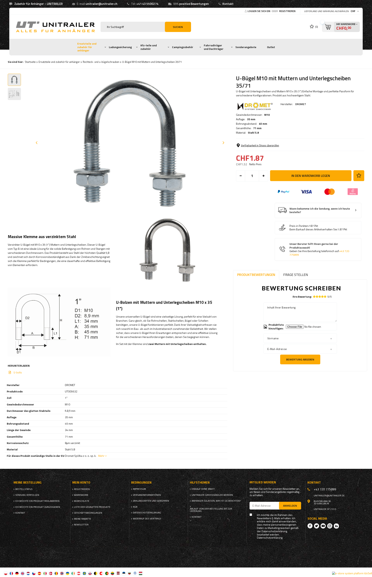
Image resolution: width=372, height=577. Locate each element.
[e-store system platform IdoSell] (352, 573)
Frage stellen (295, 274)
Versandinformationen (147, 495)
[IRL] (73, 573)
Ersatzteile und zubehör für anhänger (86, 47)
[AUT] (79, 573)
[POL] (6, 573)
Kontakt (227, 4)
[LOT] (118, 573)
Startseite (30, 62)
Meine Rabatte (82, 519)
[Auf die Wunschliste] (358, 175)
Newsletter (81, 524)
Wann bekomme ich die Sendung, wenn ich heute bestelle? (319, 210)
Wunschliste (81, 501)
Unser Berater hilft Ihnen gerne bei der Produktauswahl (319, 249)
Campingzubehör (182, 47)
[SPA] (39, 573)
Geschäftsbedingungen (88, 513)
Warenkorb (81, 495)
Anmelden (290, 506)
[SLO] (90, 573)
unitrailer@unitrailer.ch (101, 4)
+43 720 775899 (325, 489)
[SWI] (101, 573)
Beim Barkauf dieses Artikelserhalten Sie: (313, 229)
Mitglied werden (263, 482)
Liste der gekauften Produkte (92, 507)
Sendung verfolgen (27, 495)
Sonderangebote (245, 47)
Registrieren (287, 11)
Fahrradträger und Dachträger (213, 47)
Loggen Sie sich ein (259, 11)
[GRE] (135, 573)
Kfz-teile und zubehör (148, 47)
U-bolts (18, 372)
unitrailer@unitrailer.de (329, 495)
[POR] (107, 573)
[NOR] (62, 573)
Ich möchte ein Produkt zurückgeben (37, 507)
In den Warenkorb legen (310, 175)
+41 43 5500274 (147, 4)
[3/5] (319, 296)
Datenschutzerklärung (147, 512)
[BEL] (95, 573)
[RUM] (56, 573)
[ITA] (45, 573)
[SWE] (84, 573)
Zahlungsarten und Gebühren (151, 501)
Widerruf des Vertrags (147, 518)
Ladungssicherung (120, 47)
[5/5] (325, 296)
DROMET (300, 104)
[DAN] (50, 573)
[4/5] (322, 296)
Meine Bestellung (27, 482)
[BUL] (129, 573)
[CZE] (34, 573)
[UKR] (67, 573)
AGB (135, 507)
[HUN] (140, 573)
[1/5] (314, 296)
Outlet (271, 47)
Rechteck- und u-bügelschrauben (101, 62)
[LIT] (112, 573)
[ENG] (22, 573)
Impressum (139, 489)
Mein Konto (81, 482)
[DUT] (28, 573)
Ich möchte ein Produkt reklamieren (37, 501)
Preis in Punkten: (299, 226)
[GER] (17, 573)
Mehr (101, 456)
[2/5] (317, 296)
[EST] (124, 573)
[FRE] (11, 573)
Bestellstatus (24, 489)
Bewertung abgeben (300, 359)
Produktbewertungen (256, 274)
